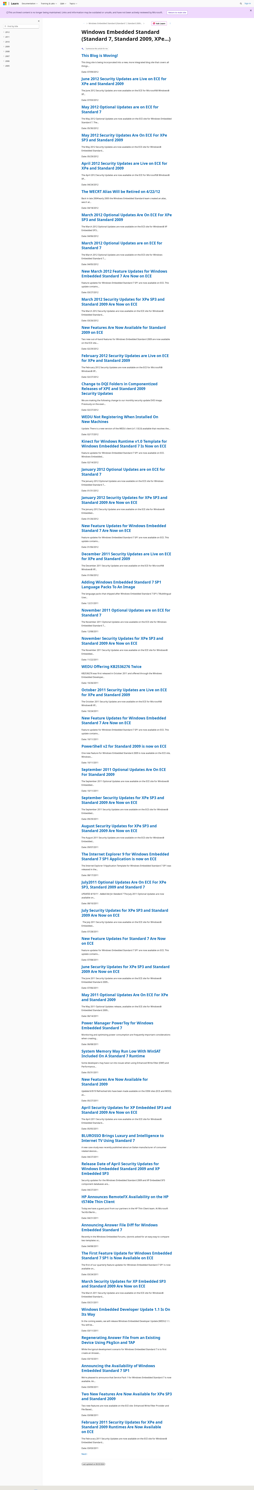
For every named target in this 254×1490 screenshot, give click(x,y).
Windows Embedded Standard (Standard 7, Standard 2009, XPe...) (116, 23)
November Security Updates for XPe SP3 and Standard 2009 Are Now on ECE (122, 641)
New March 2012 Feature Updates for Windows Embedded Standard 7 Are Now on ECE (124, 273)
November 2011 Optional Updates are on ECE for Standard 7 (125, 612)
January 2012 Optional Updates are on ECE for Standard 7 (123, 472)
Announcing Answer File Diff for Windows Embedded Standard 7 (119, 1227)
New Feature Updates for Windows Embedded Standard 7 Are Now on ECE (123, 528)
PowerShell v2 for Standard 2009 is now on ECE (123, 746)
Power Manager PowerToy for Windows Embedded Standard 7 (117, 1025)
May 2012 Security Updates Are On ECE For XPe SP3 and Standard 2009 (124, 137)
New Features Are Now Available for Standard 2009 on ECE (123, 330)
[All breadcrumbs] (83, 23)
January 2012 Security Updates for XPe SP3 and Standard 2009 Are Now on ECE (124, 500)
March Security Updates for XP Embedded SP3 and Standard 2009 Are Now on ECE (123, 1284)
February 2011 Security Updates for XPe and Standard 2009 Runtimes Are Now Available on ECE (121, 1427)
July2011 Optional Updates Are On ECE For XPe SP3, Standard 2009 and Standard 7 (123, 884)
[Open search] (241, 3)
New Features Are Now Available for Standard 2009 (114, 1082)
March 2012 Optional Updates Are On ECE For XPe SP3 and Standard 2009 (126, 217)
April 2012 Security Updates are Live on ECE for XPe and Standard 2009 (124, 166)
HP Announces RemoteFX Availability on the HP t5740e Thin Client (125, 1199)
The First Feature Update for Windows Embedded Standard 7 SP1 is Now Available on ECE (126, 1255)
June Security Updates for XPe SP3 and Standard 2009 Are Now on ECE (125, 969)
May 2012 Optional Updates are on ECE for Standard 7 (120, 109)
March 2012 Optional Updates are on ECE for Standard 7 (121, 245)
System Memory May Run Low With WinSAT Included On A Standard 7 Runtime (121, 1053)
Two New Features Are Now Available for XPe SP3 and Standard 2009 (126, 1396)
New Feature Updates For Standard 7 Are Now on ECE (123, 941)
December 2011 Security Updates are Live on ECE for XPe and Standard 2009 (126, 556)
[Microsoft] (5, 3)
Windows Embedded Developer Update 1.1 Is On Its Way (125, 1312)
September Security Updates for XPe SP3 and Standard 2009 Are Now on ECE (122, 800)
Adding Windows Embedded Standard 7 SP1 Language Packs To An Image (121, 584)
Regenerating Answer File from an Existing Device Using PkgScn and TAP (120, 1340)
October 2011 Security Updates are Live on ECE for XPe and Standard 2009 (124, 692)
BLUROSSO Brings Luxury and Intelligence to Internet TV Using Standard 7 (122, 1138)
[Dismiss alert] (251, 10)
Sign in (248, 3)
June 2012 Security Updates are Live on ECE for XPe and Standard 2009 (124, 81)
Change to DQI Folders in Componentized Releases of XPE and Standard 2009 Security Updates (119, 388)
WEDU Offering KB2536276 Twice (111, 666)
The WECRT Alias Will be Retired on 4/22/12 (120, 191)
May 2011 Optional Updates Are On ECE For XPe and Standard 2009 (124, 997)
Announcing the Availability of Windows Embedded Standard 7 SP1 (118, 1368)
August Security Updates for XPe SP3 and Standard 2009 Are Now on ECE (119, 828)
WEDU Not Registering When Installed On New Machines (119, 419)
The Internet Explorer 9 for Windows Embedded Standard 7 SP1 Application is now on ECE (125, 856)
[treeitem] (21, 32)
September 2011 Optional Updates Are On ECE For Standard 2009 (123, 772)
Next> (84, 1454)
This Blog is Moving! (99, 55)
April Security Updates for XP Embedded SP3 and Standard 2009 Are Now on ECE (126, 1110)
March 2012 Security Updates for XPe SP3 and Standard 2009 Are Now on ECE (123, 302)
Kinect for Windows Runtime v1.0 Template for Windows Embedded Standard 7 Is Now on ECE (124, 444)
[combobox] (21, 26)
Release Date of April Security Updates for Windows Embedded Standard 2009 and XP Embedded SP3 (120, 1168)
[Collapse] (39, 21)
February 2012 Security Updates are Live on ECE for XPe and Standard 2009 (125, 358)
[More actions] (170, 23)
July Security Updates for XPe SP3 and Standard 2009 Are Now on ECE (124, 913)
